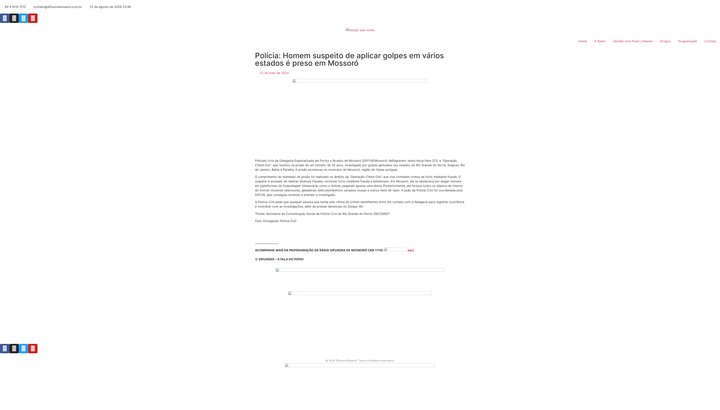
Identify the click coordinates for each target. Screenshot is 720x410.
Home (582, 41)
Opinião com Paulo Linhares (632, 41)
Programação (687, 41)
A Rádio (599, 41)
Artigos (665, 41)
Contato (710, 41)
